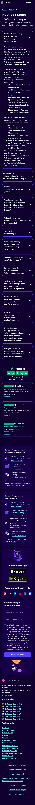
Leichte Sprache (9, 758)
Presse (5, 735)
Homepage (12, 765)
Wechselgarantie (9, 751)
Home (4, 10)
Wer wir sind (7, 733)
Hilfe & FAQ (7, 743)
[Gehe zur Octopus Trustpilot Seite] (17, 373)
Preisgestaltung (9, 740)
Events (5, 738)
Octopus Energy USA (14, 719)
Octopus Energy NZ (13, 716)
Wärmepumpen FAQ (24, 25)
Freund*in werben (10, 746)
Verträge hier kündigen (17, 790)
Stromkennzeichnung (18, 785)
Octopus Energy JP (13, 714)
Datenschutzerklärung (17, 770)
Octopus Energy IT (13, 711)
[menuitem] (29, 2)
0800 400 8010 (17, 461)
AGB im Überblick (17, 774)
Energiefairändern (10, 748)
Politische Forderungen (12, 753)
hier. (14, 542)
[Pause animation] (17, 555)
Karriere (5, 728)
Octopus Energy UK (13, 704)
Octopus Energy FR (13, 709)
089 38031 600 (16, 507)
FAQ (11, 10)
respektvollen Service (13, 485)
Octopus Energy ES (13, 706)
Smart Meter (7, 756)
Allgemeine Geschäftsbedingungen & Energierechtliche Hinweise (16, 780)
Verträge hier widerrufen (17, 794)
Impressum (23, 765)
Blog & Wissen (8, 730)
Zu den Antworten (19, 477)
